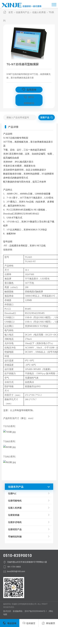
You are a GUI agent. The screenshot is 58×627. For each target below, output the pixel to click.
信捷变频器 (13, 515)
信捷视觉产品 (15, 529)
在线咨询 (31, 89)
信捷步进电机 (15, 522)
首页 (10, 12)
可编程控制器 (15, 536)
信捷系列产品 (22, 12)
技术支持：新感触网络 (13, 611)
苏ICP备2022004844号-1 (36, 611)
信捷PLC (12, 493)
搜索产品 (45, 117)
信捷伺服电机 (15, 500)
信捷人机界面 (39, 12)
